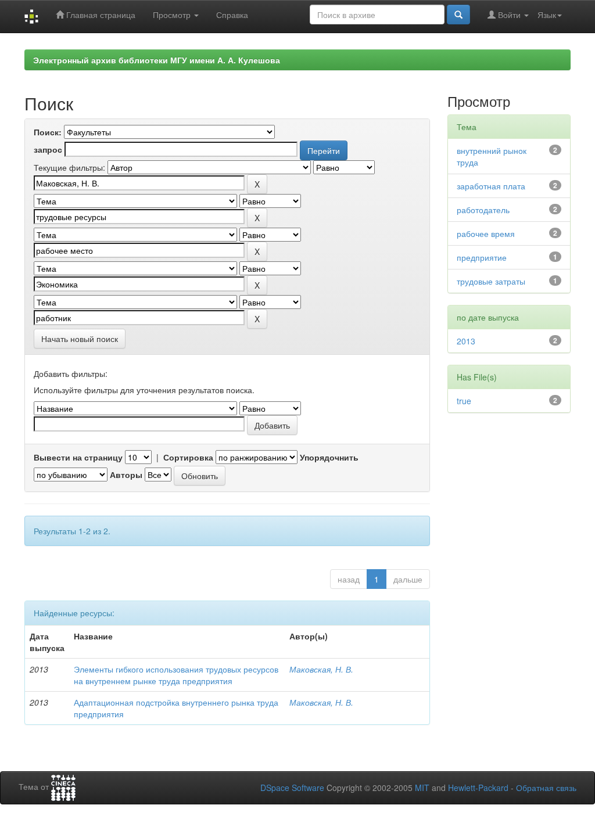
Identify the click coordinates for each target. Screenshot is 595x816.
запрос (48, 149)
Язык (546, 14)
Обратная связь (546, 787)
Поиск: (48, 132)
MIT (422, 787)
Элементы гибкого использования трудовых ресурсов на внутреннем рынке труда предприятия (176, 674)
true (464, 401)
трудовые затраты (491, 281)
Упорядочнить (329, 457)
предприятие (482, 257)
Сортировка (188, 457)
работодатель (483, 209)
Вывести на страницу (78, 457)
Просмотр (173, 14)
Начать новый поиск (79, 338)
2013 (466, 341)
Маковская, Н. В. (321, 669)
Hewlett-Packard (478, 787)
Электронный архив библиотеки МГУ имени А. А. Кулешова (156, 60)
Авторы (126, 474)
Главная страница (99, 14)
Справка (232, 14)
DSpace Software (292, 787)
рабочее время (486, 233)
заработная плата (491, 186)
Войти (509, 14)
